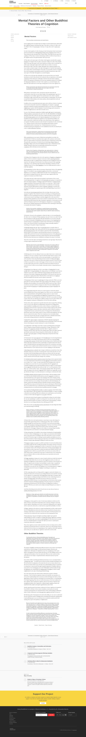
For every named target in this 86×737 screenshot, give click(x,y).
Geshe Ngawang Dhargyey (41, 27)
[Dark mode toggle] (41, 1)
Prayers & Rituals (40, 5)
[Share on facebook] (41, 31)
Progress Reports (13, 722)
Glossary (56, 0)
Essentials (20, 3)
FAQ (10, 713)
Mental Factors (70, 35)
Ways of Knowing (48, 625)
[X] (43, 31)
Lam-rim (10, 5)
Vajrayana (34, 5)
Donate (47, 3)
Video (62, 0)
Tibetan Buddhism (26, 3)
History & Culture (48, 5)
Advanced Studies (34, 3)
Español (12, 37)
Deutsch (12, 35)
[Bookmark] (45, 31)
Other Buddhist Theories (72, 37)
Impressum (74, 730)
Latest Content (12, 721)
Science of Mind (16, 5)
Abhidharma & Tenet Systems (26, 5)
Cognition (36, 625)
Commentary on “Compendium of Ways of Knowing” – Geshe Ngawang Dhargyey (43, 13)
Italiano (12, 39)
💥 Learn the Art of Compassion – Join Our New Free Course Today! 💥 (43, 8)
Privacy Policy (12, 718)
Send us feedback (13, 712)
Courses (68, 0)
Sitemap (11, 715)
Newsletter (11, 719)
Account (74, 0)
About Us (41, 3)
